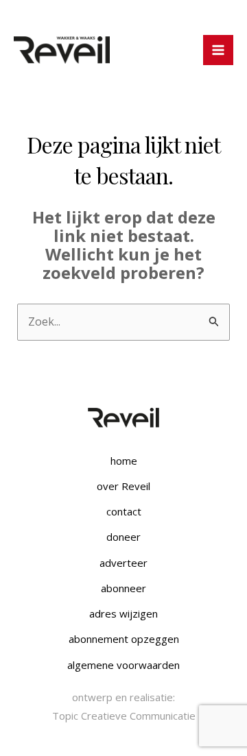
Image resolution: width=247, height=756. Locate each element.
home (123, 460)
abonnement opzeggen (124, 639)
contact (123, 511)
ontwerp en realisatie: (123, 697)
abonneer (123, 588)
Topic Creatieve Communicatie (124, 715)
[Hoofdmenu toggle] (218, 50)
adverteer (123, 563)
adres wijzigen (123, 613)
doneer (123, 537)
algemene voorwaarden (123, 665)
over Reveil (123, 486)
